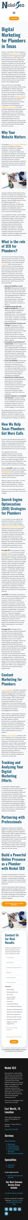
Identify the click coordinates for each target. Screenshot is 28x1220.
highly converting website (17, 144)
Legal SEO (11, 1167)
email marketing (11, 735)
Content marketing (7, 690)
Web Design (10, 989)
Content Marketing (12, 1004)
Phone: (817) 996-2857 (11, 1129)
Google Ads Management (14, 1009)
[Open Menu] (14, 13)
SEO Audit (10, 994)
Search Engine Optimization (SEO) (12, 527)
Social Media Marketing (14, 1006)
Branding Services (12, 992)
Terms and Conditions (14, 1201)
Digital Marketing (10, 1141)
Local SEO (5, 264)
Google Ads (5, 472)
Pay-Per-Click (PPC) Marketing (13, 1150)
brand (18, 202)
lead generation (15, 54)
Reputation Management (14, 1012)
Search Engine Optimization (11, 998)
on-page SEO (5, 552)
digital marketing (20, 96)
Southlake (20, 1193)
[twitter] (15, 1209)
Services (15, 1200)
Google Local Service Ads (9, 107)
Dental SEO (11, 1165)
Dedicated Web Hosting (14, 1017)
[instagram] (10, 1209)
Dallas (14, 1193)
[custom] (6, 1213)
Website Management (13, 1014)
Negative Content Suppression (12, 1023)
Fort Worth (8, 1193)
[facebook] (6, 1209)
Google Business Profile (14, 1019)
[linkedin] (19, 1209)
